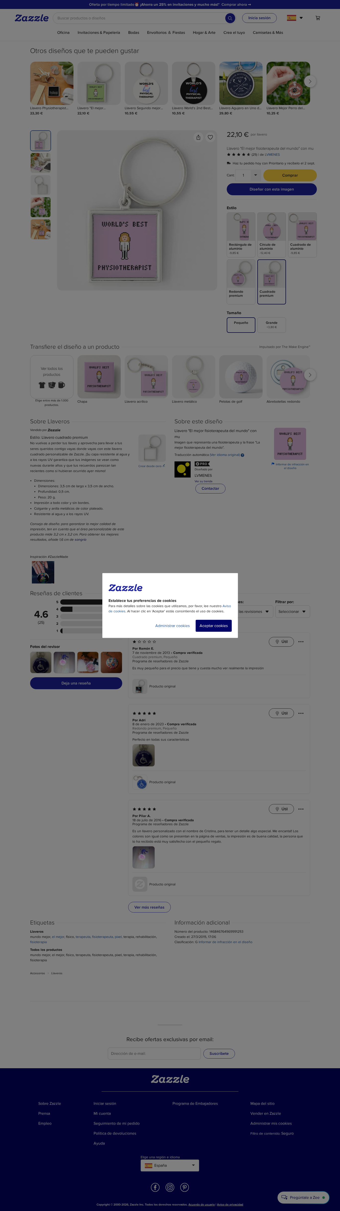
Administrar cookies (172, 625)
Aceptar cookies (214, 625)
